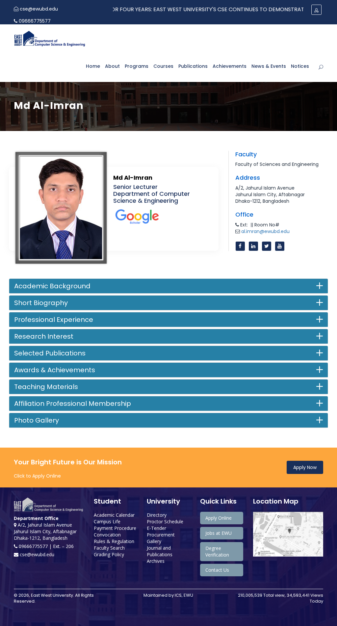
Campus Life (107, 521)
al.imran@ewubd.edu (265, 231)
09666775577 (34, 21)
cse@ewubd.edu (38, 9)
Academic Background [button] (52, 286)
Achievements (229, 66)
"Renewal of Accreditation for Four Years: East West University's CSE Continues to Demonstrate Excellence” (168, 9)
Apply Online (218, 518)
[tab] (168, 286)
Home (93, 66)
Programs (136, 66)
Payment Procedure (115, 528)
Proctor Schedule (165, 521)
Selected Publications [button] (50, 353)
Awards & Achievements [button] (54, 370)
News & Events (268, 66)
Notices (300, 66)
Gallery (154, 541)
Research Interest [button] (43, 336)
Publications (193, 66)
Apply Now (305, 467)
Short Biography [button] (41, 302)
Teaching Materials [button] (46, 386)
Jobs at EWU (218, 533)
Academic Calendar (114, 515)
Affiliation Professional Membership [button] (72, 403)
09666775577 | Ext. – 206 (45, 546)
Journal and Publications (159, 551)
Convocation (107, 535)
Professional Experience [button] (53, 319)
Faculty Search (109, 548)
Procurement (161, 535)
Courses (163, 66)
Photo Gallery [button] (36, 420)
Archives (156, 561)
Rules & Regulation (114, 541)
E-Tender (156, 528)
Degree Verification (217, 551)
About (112, 66)
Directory (157, 515)
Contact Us (217, 570)
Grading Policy (109, 554)
